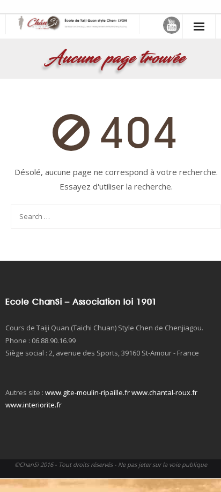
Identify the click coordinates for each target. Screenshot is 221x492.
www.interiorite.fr (33, 405)
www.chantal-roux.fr (164, 392)
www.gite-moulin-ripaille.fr (87, 392)
